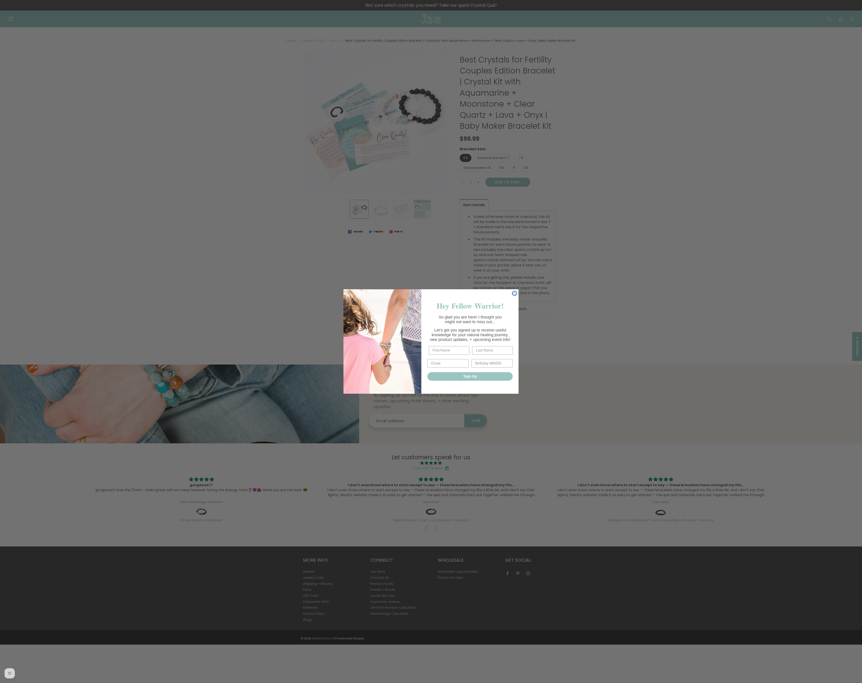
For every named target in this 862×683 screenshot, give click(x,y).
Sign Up (470, 376)
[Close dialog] (514, 293)
